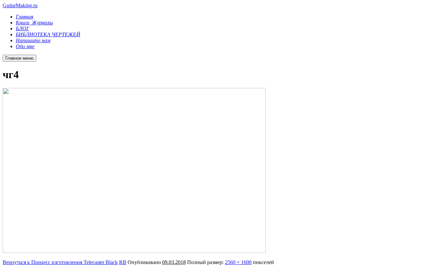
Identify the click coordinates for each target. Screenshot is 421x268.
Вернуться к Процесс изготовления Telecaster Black (60, 262)
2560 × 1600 (238, 262)
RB (122, 262)
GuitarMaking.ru (20, 5)
